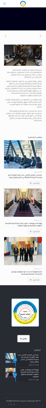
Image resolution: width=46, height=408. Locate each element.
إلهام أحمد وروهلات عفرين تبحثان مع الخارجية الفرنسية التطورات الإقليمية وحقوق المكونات (23, 224)
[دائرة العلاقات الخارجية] (23, 4)
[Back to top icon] (6, 397)
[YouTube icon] (9, 404)
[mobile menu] (4, 4)
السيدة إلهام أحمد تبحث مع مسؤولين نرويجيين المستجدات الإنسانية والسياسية (26, 272)
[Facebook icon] (14, 404)
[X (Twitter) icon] (11, 404)
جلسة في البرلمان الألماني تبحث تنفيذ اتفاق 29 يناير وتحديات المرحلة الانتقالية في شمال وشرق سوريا (25, 176)
